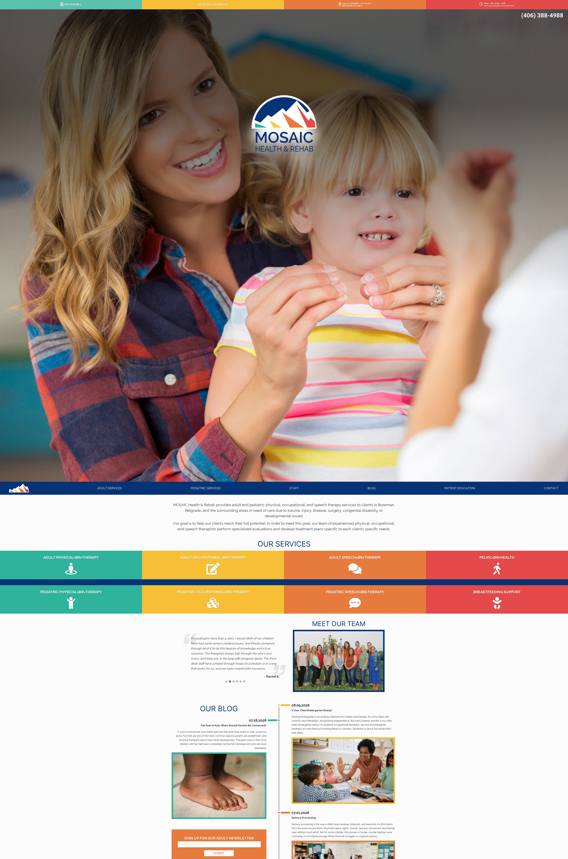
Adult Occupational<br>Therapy (213, 557)
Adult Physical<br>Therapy (71, 557)
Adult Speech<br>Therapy (355, 557)
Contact (551, 488)
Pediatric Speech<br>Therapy (355, 592)
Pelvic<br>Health (497, 557)
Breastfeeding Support (497, 592)
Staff (294, 488)
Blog (371, 488)
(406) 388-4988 (542, 15)
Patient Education (459, 488)
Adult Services (109, 488)
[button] (226, 686)
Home (14, 485)
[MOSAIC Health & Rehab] (284, 123)
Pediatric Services (206, 488)
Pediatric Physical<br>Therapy (71, 592)
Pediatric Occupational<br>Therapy (213, 592)
